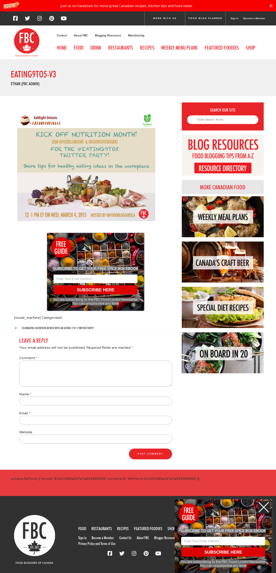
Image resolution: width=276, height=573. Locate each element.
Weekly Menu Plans (179, 47)
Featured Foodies (222, 47)
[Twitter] (27, 20)
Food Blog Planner (205, 18)
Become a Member (254, 18)
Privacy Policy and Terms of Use (97, 543)
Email (24, 413)
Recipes (147, 47)
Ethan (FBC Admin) (25, 83)
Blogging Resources (108, 35)
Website (25, 432)
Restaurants (120, 47)
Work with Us (165, 18)
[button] (138, 5)
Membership (136, 35)
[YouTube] (63, 20)
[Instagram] (39, 20)
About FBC (81, 35)
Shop (250, 47)
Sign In (234, 18)
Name (25, 394)
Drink (95, 47)
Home (62, 47)
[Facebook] (15, 20)
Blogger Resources (165, 537)
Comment (28, 358)
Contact (62, 35)
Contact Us (125, 537)
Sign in (82, 537)
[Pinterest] (51, 20)
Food (78, 47)
